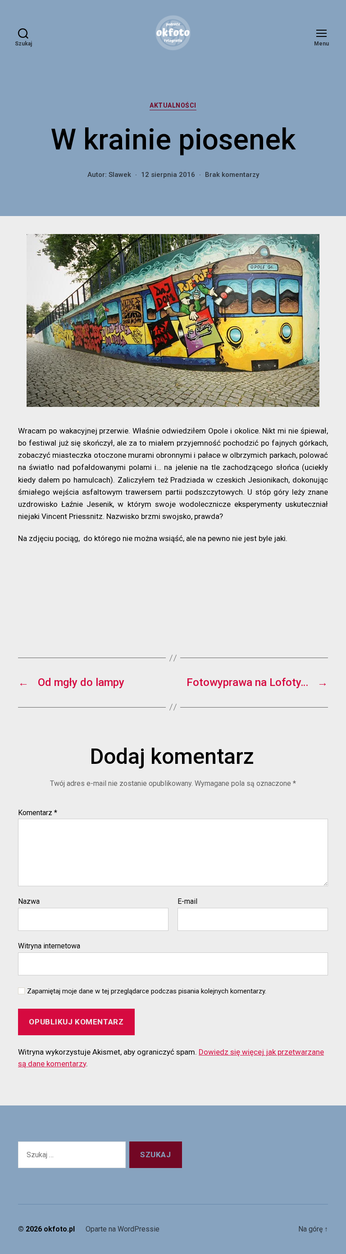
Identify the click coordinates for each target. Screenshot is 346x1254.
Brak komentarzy (232, 175)
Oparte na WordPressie (122, 1229)
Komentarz (37, 813)
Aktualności (173, 105)
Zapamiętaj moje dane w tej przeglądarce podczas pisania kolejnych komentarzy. (146, 991)
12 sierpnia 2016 (168, 175)
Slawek (120, 175)
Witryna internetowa (49, 946)
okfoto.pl (59, 1229)
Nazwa (29, 902)
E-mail (187, 902)
